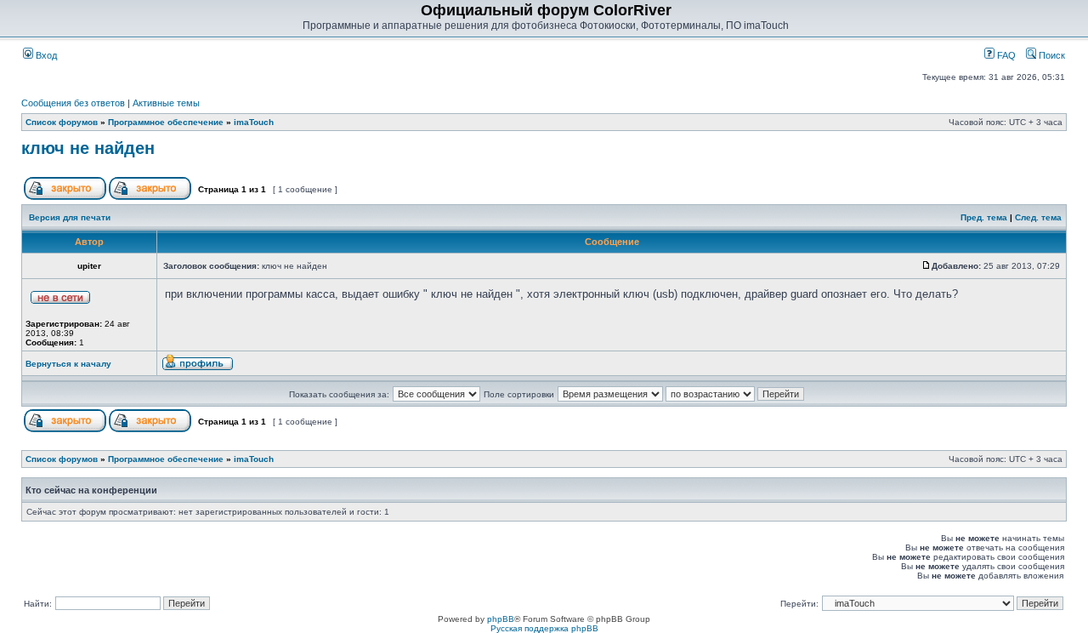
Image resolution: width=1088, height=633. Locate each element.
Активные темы (166, 103)
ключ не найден (88, 148)
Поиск (1050, 55)
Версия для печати (69, 217)
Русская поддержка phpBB (544, 628)
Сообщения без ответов (73, 103)
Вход (45, 55)
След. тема (1038, 217)
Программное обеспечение (166, 122)
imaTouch (254, 122)
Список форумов (62, 122)
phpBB (500, 619)
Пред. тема (983, 217)
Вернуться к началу (68, 363)
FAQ (1005, 55)
